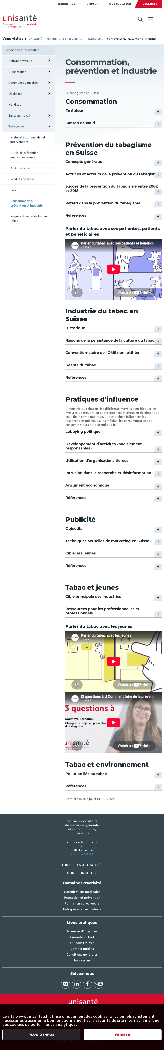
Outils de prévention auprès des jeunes (24, 155)
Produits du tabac (22, 179)
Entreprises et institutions (82, 909)
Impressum (82, 960)
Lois (13, 190)
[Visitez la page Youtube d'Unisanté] (98, 984)
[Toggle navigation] (151, 19)
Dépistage (15, 93)
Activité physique (20, 60)
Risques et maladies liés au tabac (28, 218)
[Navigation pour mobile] (151, 19)
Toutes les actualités (82, 865)
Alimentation (17, 71)
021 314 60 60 (82, 853)
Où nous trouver (82, 942)
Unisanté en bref (82, 936)
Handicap (14, 104)
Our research (120, 4)
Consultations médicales (82, 891)
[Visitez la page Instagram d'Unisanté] (65, 984)
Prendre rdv (65, 4)
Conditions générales (82, 954)
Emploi (92, 4)
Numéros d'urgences (82, 931)
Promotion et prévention (64, 39)
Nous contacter (82, 873)
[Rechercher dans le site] (140, 19)
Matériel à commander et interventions (27, 139)
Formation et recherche (82, 903)
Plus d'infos (41, 1035)
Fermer (122, 1035)
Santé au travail (19, 115)
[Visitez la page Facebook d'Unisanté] (87, 984)
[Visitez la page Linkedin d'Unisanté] (76, 984)
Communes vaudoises (23, 82)
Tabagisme (95, 39)
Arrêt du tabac (20, 168)
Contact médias (82, 948)
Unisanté (35, 39)
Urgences (150, 4)
